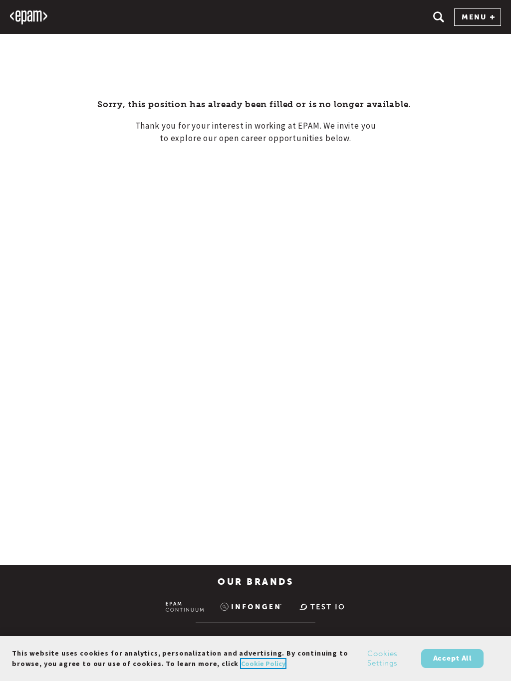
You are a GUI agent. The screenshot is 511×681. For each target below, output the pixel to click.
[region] (255, 658)
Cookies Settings (382, 658)
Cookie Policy (263, 663)
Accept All (452, 658)
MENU (474, 17)
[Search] (438, 16)
